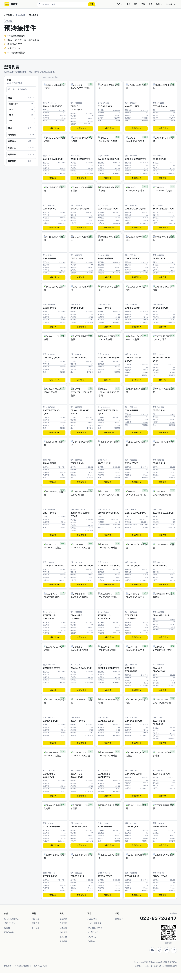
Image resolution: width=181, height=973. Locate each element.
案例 (128, 4)
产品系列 (8, 15)
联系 (158, 4)
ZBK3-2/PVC (159, 410)
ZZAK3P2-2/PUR (161, 615)
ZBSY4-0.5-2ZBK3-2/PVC (80, 514)
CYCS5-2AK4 (132, 106)
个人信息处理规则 (22, 966)
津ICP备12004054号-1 (143, 966)
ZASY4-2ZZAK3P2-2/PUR (80, 412)
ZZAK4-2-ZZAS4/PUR (131, 670)
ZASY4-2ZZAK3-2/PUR (161, 359)
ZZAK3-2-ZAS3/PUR (163, 513)
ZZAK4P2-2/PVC (161, 773)
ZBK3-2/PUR (131, 410)
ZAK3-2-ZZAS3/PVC (135, 159)
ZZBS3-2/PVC (105, 876)
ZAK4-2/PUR (49, 258)
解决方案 (63, 937)
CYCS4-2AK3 (105, 106)
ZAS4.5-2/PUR (132, 308)
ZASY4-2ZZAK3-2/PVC (51, 412)
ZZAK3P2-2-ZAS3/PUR (49, 617)
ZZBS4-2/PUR (132, 876)
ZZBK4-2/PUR (160, 826)
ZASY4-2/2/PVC (78, 357)
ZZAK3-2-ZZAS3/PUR (81, 565)
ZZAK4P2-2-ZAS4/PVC (49, 775)
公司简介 (119, 919)
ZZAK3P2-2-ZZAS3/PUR (104, 617)
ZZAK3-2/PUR (132, 565)
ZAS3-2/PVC (49, 308)
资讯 (136, 4)
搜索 (91, 4)
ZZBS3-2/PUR (77, 876)
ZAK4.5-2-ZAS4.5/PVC (76, 108)
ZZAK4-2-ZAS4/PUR (81, 668)
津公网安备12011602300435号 (165, 966)
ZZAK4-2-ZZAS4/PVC (159, 670)
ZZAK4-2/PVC (77, 721)
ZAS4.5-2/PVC (160, 308)
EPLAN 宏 (91, 937)
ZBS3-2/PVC (131, 463)
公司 (150, 4)
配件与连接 (20, 15)
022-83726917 (158, 918)
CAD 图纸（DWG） (95, 928)
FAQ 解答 (63, 932)
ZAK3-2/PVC (49, 208)
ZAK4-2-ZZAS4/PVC (163, 208)
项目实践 (35, 919)
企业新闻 (63, 919)
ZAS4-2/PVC (104, 308)
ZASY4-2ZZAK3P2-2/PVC (108, 412)
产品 (118, 4)
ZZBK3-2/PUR (105, 826)
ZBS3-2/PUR (104, 463)
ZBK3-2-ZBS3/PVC (52, 106)
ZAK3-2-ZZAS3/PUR (108, 159)
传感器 (7, 928)
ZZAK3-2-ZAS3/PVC (53, 565)
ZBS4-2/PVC (49, 513)
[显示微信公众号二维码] (152, 950)
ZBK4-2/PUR (49, 463)
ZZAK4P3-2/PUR (51, 826)
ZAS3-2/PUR (159, 258)
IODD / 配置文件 (94, 923)
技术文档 (63, 928)
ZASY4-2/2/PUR (51, 357)
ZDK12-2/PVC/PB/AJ (108, 513)
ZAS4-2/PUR (76, 308)
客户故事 (35, 928)
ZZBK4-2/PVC (50, 876)
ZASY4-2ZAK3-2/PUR (109, 357)
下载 (143, 4)
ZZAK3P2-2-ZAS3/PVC (76, 617)
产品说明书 (92, 919)
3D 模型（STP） (94, 932)
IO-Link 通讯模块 (11, 919)
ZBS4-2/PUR (159, 463)
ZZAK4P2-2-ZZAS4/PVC (104, 775)
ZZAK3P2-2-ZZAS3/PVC (131, 617)
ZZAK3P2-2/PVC (51, 668)
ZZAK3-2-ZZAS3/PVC (109, 565)
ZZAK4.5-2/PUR (106, 721)
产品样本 (91, 941)
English (169, 4)
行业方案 (35, 923)
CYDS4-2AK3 (160, 106)
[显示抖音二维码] (159, 950)
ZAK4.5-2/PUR (105, 258)
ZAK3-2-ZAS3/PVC (80, 159)
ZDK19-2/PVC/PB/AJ (136, 513)
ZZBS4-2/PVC (160, 876)
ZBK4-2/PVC (77, 463)
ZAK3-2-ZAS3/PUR (53, 159)
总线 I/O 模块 (9, 923)
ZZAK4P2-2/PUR (133, 773)
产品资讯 (63, 923)
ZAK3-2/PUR (159, 159)
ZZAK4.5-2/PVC (133, 721)
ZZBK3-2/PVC (132, 826)
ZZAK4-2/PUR (50, 721)
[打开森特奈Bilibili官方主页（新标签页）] (167, 950)
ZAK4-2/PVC (77, 258)
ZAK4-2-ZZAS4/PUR (135, 208)
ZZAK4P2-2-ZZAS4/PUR (76, 775)
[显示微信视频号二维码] (174, 950)
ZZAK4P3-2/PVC (79, 826)
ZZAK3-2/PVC (160, 565)
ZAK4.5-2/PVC (132, 258)
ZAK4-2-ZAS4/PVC (108, 208)
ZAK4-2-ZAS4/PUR (80, 208)
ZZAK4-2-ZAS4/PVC (108, 668)
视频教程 (63, 941)
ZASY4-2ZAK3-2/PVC (133, 359)
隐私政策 (7, 966)
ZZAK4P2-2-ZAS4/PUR (159, 722)
